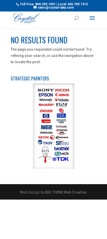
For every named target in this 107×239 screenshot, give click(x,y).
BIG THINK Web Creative (65, 192)
